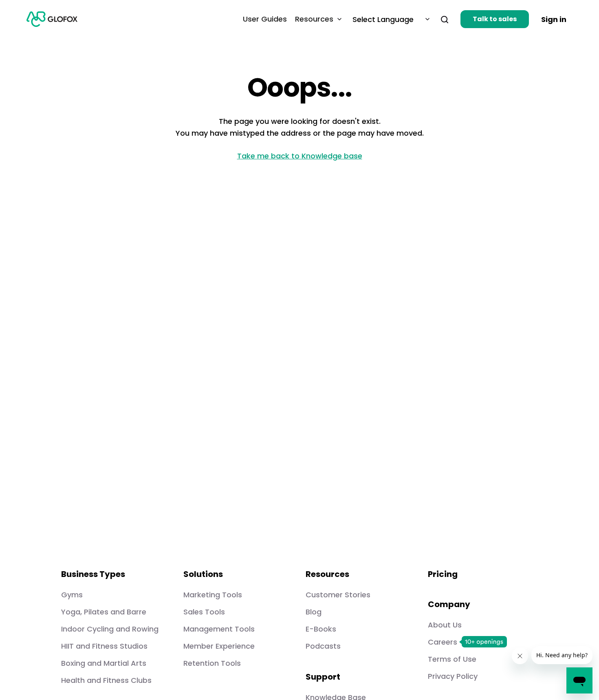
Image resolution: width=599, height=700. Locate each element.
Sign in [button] (553, 19)
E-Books (321, 629)
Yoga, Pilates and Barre (103, 612)
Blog (314, 612)
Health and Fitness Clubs (106, 680)
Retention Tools (212, 663)
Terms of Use (452, 659)
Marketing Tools (212, 595)
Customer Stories (338, 595)
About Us (445, 625)
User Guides (265, 19)
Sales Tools (204, 612)
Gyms (72, 595)
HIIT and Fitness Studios (104, 646)
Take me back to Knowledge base (299, 156)
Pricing (443, 574)
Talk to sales (495, 19)
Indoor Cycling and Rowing (110, 629)
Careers (442, 642)
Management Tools (219, 629)
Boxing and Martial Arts (103, 663)
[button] (441, 19)
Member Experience (219, 646)
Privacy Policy (453, 676)
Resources (314, 19)
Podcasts (323, 646)
